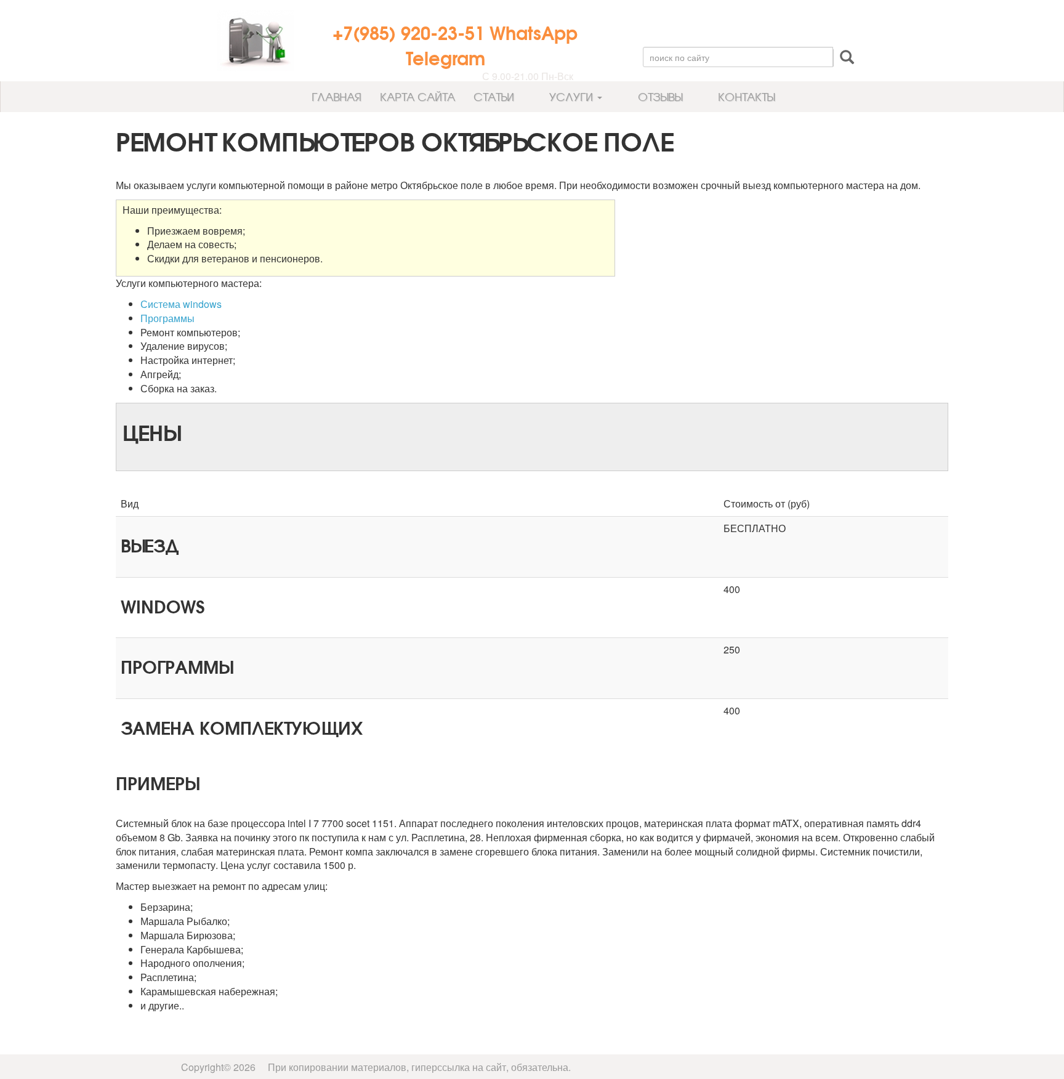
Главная (334, 96)
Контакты (745, 96)
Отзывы (658, 96)
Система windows (181, 304)
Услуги (571, 96)
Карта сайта (417, 96)
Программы (167, 318)
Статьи (494, 96)
